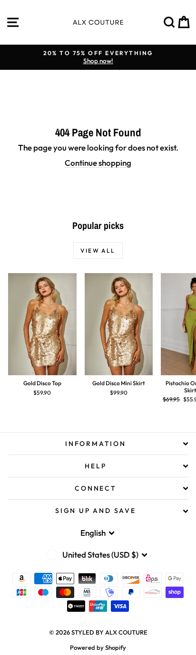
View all (97, 250)
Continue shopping (98, 163)
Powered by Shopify (98, 647)
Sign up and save (95, 510)
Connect (96, 488)
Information (95, 443)
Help (95, 466)
